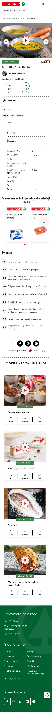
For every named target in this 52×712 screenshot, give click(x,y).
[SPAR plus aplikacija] (40, 701)
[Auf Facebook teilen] (20, 343)
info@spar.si (9, 629)
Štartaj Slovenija (34, 656)
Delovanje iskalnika (12, 678)
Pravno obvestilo (11, 661)
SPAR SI (5, 18)
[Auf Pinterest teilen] (36, 343)
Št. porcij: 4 (12, 141)
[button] (6, 41)
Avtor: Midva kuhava (16, 73)
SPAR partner (33, 666)
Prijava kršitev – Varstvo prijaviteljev (36, 672)
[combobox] (10, 10)
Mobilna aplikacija (12, 671)
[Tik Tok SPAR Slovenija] (20, 701)
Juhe (8, 122)
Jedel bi (13, 18)
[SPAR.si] (14, 4)
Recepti (23, 18)
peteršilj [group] (20, 115)
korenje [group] (5, 115)
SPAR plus (31, 651)
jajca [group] (12, 115)
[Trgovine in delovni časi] (43, 3)
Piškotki (30, 661)
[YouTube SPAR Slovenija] (34, 701)
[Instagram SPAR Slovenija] (13, 701)
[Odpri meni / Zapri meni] (48, 3)
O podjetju (9, 656)
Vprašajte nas (14, 633)
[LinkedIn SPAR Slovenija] (27, 701)
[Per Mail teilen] (28, 343)
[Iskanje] (47, 10)
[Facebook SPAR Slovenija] (7, 701)
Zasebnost (8, 666)
